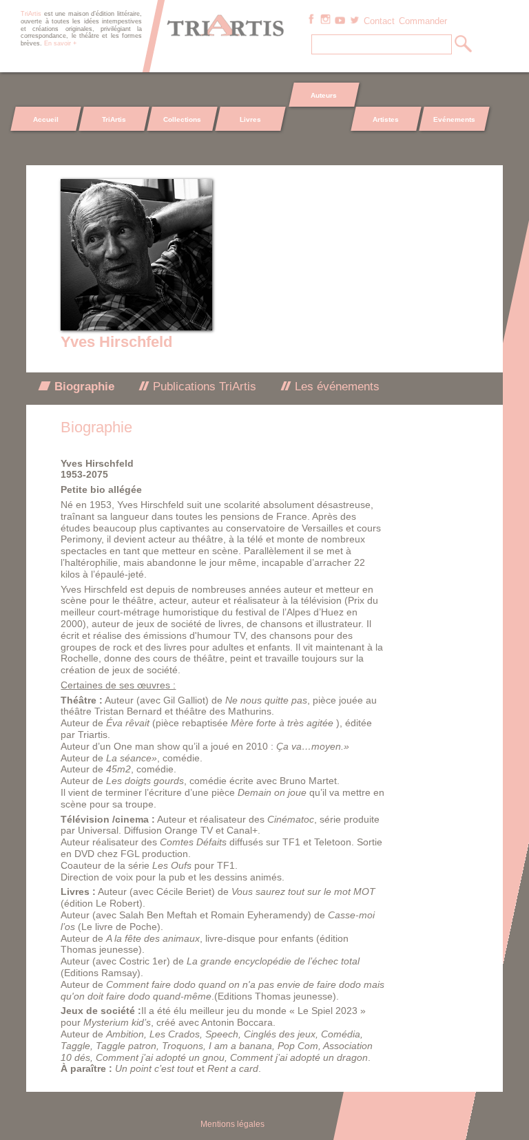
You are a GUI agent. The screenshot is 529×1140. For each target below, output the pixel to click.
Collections (182, 119)
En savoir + (60, 43)
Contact (379, 21)
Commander (423, 21)
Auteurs (324, 95)
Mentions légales (232, 1124)
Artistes (386, 119)
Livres (249, 119)
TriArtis (114, 119)
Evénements (454, 119)
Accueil (46, 119)
